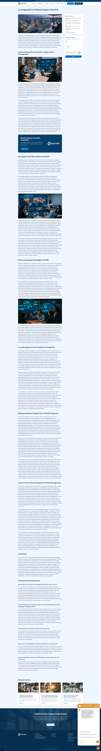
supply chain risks (50, 557)
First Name (67, 46)
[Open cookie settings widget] (2, 749)
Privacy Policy (71, 740)
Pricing (61, 3)
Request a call (50, 724)
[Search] (65, 3)
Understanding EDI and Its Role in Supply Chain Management (73, 19)
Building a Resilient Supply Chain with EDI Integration (72, 27)
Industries (47, 3)
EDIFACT (41, 425)
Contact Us (70, 3)
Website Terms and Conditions (74, 737)
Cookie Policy (70, 739)
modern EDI (29, 334)
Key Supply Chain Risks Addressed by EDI (72, 20)
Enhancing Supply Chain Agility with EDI (72, 22)
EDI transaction (51, 493)
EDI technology (52, 45)
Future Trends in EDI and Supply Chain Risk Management (72, 29)
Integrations (40, 3)
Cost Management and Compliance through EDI (72, 24)
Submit (73, 56)
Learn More (63, 0)
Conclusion (67, 31)
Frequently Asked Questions (70, 32)
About (53, 3)
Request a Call (24, 148)
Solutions (33, 3)
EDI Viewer (53, 735)
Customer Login (79, 3)
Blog (57, 3)
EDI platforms (56, 243)
